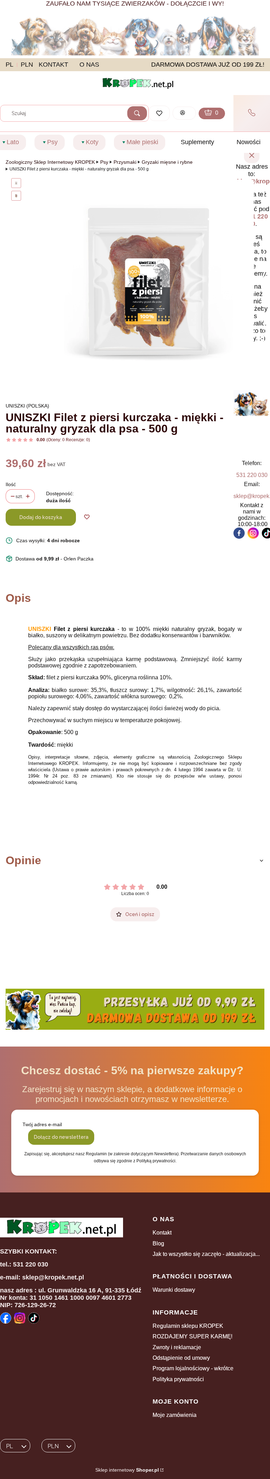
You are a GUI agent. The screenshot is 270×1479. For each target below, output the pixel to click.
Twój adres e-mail (42, 1124)
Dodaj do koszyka (40, 517)
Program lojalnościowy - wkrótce (193, 1368)
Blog (158, 1243)
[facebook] (239, 533)
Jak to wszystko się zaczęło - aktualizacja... (206, 1254)
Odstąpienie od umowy (181, 1358)
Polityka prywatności (178, 1379)
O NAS (89, 64)
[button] (137, 113)
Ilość (11, 484)
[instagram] (253, 533)
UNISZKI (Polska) (27, 406)
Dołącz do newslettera (61, 1137)
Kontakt (162, 1233)
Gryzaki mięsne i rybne (167, 162)
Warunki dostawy (174, 1290)
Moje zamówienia (175, 1415)
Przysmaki (125, 162)
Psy (104, 162)
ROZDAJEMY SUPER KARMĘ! (192, 1336)
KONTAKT (53, 64)
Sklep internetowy (127, 1470)
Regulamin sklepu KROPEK (188, 1326)
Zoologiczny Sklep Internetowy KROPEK (50, 162)
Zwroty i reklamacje (177, 1347)
